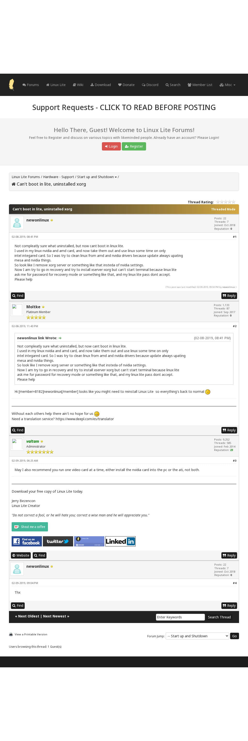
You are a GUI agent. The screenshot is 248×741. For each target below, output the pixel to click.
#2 (234, 326)
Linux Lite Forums (26, 176)
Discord (151, 84)
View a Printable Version (31, 634)
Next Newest (54, 616)
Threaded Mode (223, 209)
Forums (32, 84)
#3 (234, 460)
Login (113, 146)
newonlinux (37, 220)
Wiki (79, 84)
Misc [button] (228, 84)
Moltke (33, 306)
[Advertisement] (124, 37)
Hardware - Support (58, 176)
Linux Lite (57, 84)
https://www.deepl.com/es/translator (85, 419)
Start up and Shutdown (95, 176)
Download (102, 84)
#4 (234, 583)
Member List (201, 84)
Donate (128, 84)
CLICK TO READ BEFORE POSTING (158, 107)
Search (174, 84)
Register (136, 146)
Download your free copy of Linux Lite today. (47, 491)
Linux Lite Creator (26, 505)
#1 (234, 236)
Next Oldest (28, 616)
